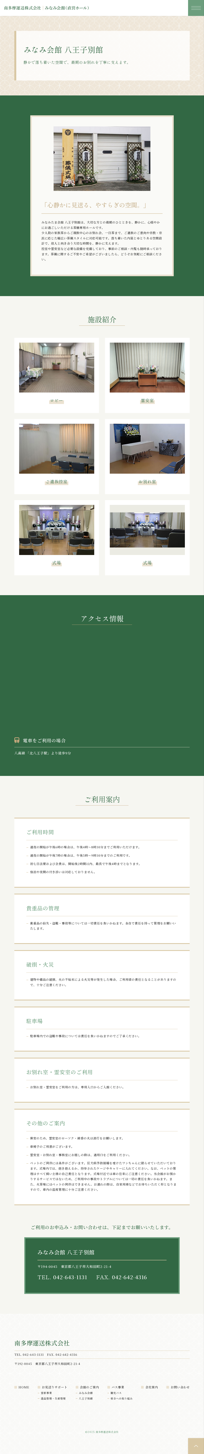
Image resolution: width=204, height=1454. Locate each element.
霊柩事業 (46, 1393)
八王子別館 (86, 1398)
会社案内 (151, 1387)
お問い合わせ (180, 1387)
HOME (24, 1387)
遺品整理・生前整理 (53, 1398)
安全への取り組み (122, 1398)
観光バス (116, 1393)
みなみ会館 (86, 1393)
